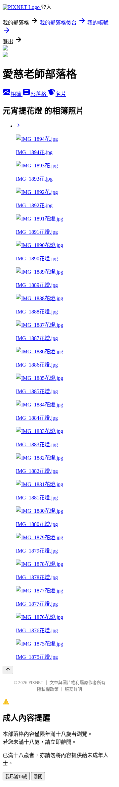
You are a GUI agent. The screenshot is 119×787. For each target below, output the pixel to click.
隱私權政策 (48, 689)
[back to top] (8, 670)
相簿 (16, 94)
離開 (38, 776)
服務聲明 (73, 689)
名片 (61, 94)
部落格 (39, 94)
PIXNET (35, 682)
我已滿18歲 (16, 776)
